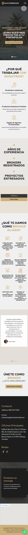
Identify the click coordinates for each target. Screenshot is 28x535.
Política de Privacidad (17, 530)
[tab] (14, 196)
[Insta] (7, 451)
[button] (14, 386)
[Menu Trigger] (25, 3)
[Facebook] (3, 451)
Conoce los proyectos (14, 42)
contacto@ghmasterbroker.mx (12, 417)
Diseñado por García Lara (14, 532)
